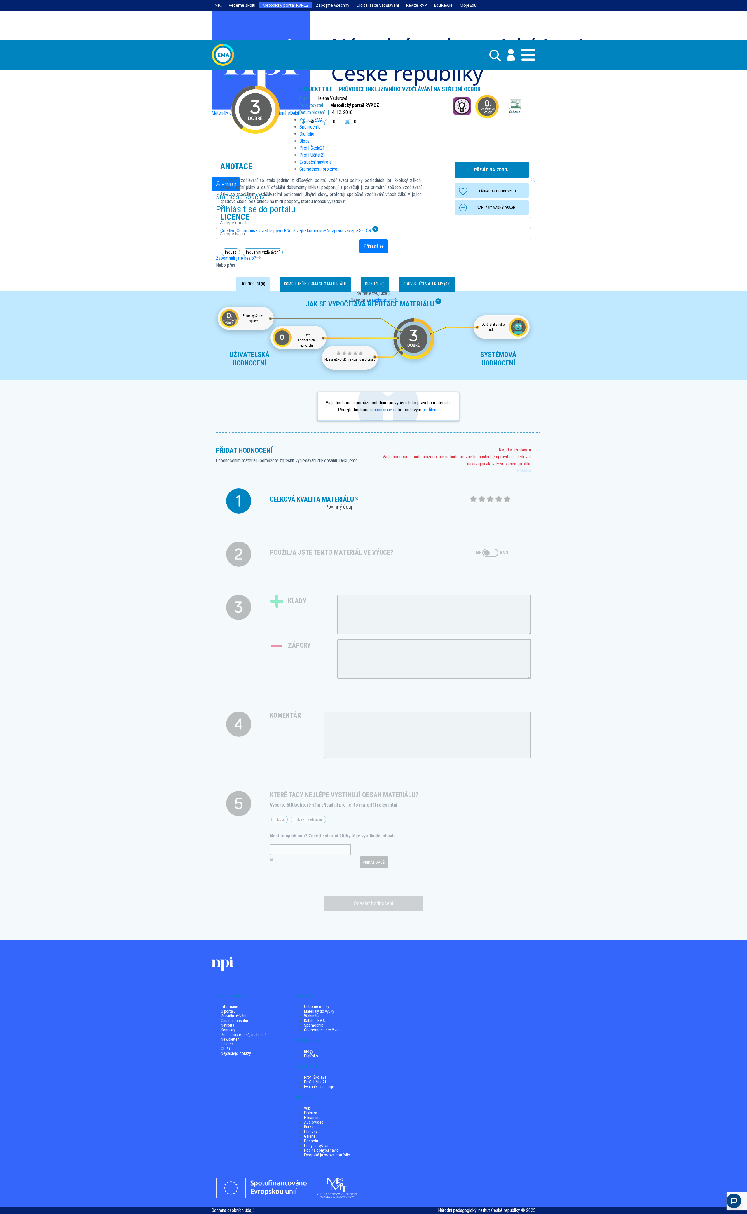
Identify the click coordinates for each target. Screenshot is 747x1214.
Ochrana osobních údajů (233, 1210)
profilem (430, 409)
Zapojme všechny (332, 5)
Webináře (312, 1016)
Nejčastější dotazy (236, 1053)
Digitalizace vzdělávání (377, 5)
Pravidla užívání (233, 1016)
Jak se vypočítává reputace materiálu (370, 304)
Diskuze (310, 1113)
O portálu (228, 1011)
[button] (508, 55)
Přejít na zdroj (491, 170)
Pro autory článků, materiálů (244, 1034)
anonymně (383, 409)
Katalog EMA (314, 1020)
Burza (308, 1127)
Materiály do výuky (319, 1011)
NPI (218, 5)
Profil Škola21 (315, 1077)
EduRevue (443, 5)
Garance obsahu (234, 1020)
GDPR (225, 1048)
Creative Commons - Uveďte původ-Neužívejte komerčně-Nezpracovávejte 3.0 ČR (295, 230)
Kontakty (228, 1030)
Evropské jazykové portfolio (327, 1155)
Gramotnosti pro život (322, 1030)
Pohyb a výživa (316, 1145)
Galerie (309, 1136)
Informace (229, 1006)
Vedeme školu (242, 5)
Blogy (308, 1051)
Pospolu (311, 1141)
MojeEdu (468, 5)
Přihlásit (523, 471)
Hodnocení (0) (253, 284)
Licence (227, 1044)
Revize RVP (416, 5)
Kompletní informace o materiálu (315, 284)
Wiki (307, 1108)
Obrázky (310, 1131)
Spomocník (313, 1025)
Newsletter (230, 1039)
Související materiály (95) (427, 284)
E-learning (312, 1117)
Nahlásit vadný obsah (496, 207)
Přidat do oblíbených (497, 191)
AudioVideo (314, 1122)
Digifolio (311, 1056)
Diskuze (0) (375, 284)
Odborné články (316, 1006)
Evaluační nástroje (319, 1086)
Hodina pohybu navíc (321, 1150)
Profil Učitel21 (315, 1082)
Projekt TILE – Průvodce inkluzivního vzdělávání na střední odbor (390, 89)
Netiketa (227, 1025)
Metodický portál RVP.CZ (285, 5)
